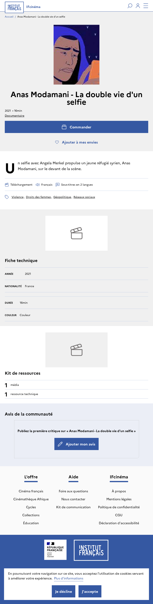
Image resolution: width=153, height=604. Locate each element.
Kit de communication (73, 507)
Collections (30, 515)
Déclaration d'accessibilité (119, 523)
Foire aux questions (73, 491)
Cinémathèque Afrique (31, 499)
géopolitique (62, 197)
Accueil (9, 16)
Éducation (31, 523)
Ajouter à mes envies (80, 142)
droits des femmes (38, 197)
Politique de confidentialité (119, 507)
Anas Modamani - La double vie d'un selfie (41, 16)
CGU (119, 515)
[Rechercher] (130, 5)
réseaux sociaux (84, 197)
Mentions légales (118, 499)
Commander (80, 126)
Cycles (31, 507)
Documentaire (14, 115)
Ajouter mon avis (80, 443)
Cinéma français (31, 491)
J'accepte (90, 591)
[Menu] (145, 5)
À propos (119, 491)
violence (18, 197)
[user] (137, 5)
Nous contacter (73, 499)
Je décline (63, 591)
